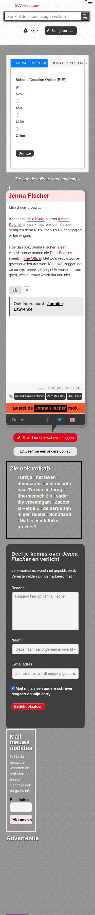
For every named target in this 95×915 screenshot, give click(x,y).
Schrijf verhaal (62, 31)
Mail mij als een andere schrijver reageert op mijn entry (41, 691)
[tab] (29, 63)
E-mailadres (21, 664)
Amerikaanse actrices (30, 396)
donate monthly (32, 63)
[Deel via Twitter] (59, 419)
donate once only (69, 63)
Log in (34, 31)
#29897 (42, 388)
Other (20, 136)
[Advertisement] (45, 351)
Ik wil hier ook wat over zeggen (48, 437)
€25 (19, 94)
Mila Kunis (36, 219)
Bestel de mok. (46, 408)
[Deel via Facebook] (47, 419)
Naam (16, 640)
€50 (19, 108)
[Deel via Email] (72, 419)
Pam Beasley (61, 253)
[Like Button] (15, 290)
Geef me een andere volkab (47, 451)
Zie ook (47, 178)
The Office (32, 258)
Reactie (18, 588)
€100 (20, 122)
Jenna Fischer (28, 195)
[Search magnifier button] (85, 16)
